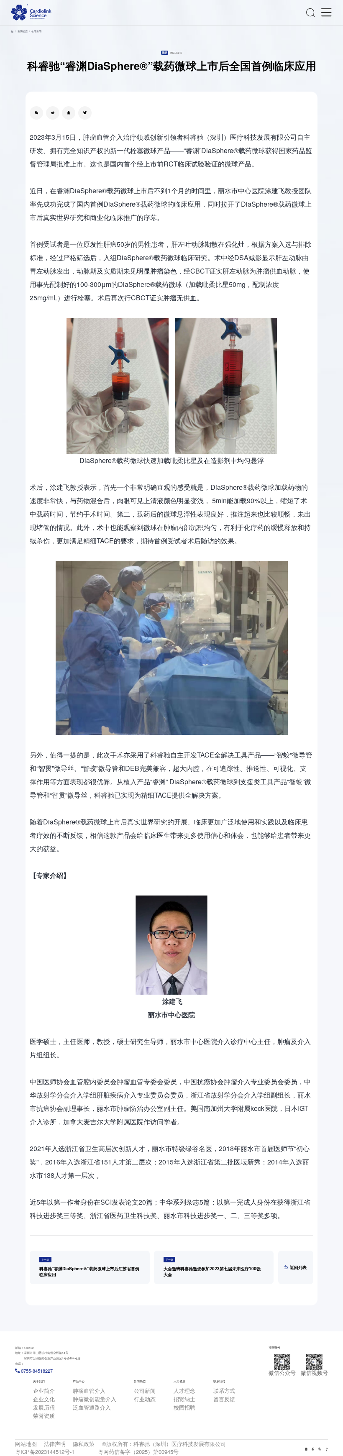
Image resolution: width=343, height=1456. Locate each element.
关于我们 (39, 1381)
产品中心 (78, 1381)
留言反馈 (224, 1399)
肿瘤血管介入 (89, 1391)
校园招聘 (184, 1407)
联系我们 (219, 1381)
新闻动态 (23, 31)
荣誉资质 (44, 1416)
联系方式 (224, 1391)
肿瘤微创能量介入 (94, 1399)
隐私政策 (84, 1444)
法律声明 (55, 1444)
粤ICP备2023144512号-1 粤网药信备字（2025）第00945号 (97, 1452)
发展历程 (44, 1407)
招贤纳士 (184, 1399)
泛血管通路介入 (92, 1407)
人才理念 (184, 1391)
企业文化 (44, 1399)
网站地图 (26, 1444)
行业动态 (145, 1399)
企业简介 (44, 1391)
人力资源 (179, 1381)
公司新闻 (36, 31)
